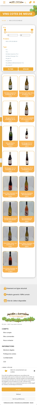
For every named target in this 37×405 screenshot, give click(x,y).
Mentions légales (8, 350)
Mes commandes (8, 336)
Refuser (18, 394)
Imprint (31, 402)
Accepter (18, 389)
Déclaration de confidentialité (21, 402)
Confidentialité (8, 358)
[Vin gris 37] (5, 58)
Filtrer (10, 69)
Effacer (26, 69)
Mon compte (7, 332)
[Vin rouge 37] (5, 64)
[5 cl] (5, 49)
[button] (34, 371)
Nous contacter (8, 340)
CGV (4, 362)
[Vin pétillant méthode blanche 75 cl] (5, 62)
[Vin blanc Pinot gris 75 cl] (5, 56)
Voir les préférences (18, 399)
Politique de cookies (9, 402)
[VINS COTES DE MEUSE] (5, 41)
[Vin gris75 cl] (5, 60)
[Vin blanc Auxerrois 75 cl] (5, 53)
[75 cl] (5, 51)
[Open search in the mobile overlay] (25, 2)
